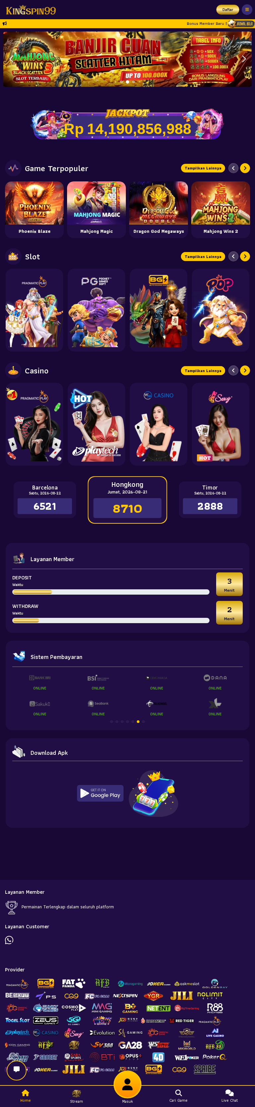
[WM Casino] (158, 424)
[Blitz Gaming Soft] (158, 310)
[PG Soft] (96, 310)
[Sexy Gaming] (220, 424)
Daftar (227, 9)
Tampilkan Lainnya (203, 168)
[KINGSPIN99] (29, 10)
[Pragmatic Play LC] (34, 424)
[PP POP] (220, 310)
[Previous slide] (233, 168)
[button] (243, 59)
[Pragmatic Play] (34, 310)
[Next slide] (245, 168)
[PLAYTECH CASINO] (96, 424)
